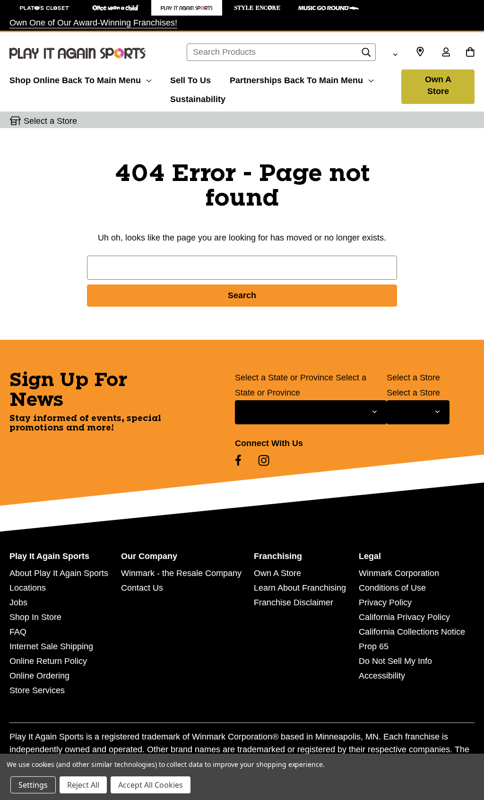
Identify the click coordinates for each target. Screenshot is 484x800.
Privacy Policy (385, 602)
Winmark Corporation (399, 573)
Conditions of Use (392, 588)
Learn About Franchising (300, 588)
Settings (33, 785)
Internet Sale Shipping (51, 646)
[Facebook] (238, 460)
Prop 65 (374, 646)
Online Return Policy (48, 661)
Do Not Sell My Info (395, 661)
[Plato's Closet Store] (44, 8)
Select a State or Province (284, 377)
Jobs (18, 602)
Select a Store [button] (50, 121)
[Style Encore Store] (257, 8)
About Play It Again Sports (58, 573)
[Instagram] (263, 460)
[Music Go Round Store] (328, 8)
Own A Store (438, 85)
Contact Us (142, 588)
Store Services (37, 690)
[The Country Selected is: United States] (395, 53)
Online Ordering (39, 675)
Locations (27, 588)
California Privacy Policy (404, 617)
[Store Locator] (420, 52)
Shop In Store (35, 617)
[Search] (366, 55)
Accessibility (382, 675)
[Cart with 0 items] (470, 53)
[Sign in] (445, 53)
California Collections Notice (412, 632)
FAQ (17, 632)
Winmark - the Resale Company (181, 573)
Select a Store (413, 377)
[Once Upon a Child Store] (115, 8)
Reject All (83, 785)
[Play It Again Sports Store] (186, 8)
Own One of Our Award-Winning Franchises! (93, 22)
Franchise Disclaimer (293, 602)
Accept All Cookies (150, 785)
